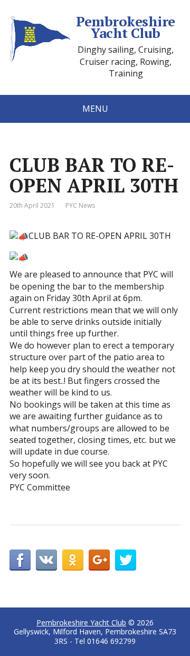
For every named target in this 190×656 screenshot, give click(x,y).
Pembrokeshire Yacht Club (125, 27)
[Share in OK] (72, 560)
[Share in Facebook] (20, 560)
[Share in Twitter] (125, 560)
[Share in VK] (46, 560)
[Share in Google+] (99, 560)
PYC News (80, 205)
